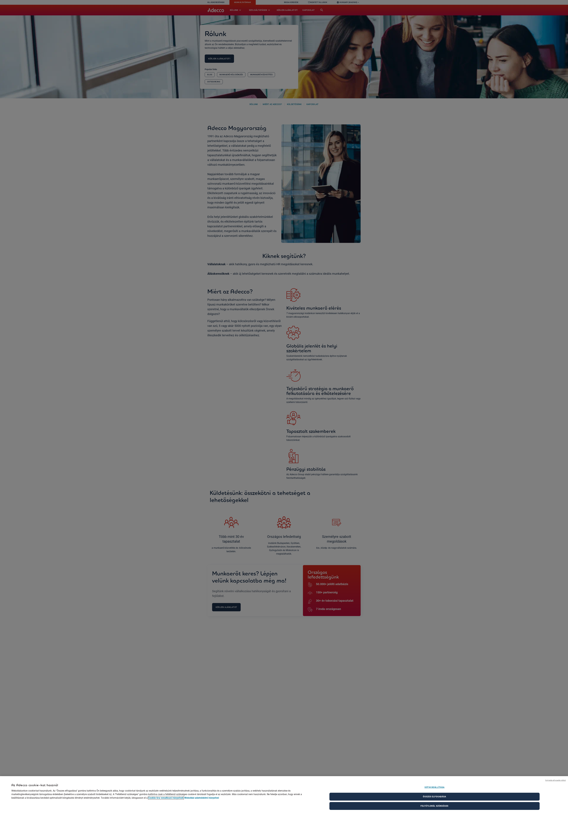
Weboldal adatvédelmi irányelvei (201, 797)
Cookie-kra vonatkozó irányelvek (166, 797)
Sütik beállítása (434, 787)
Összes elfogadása (434, 796)
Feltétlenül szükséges (434, 806)
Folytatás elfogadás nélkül (555, 780)
